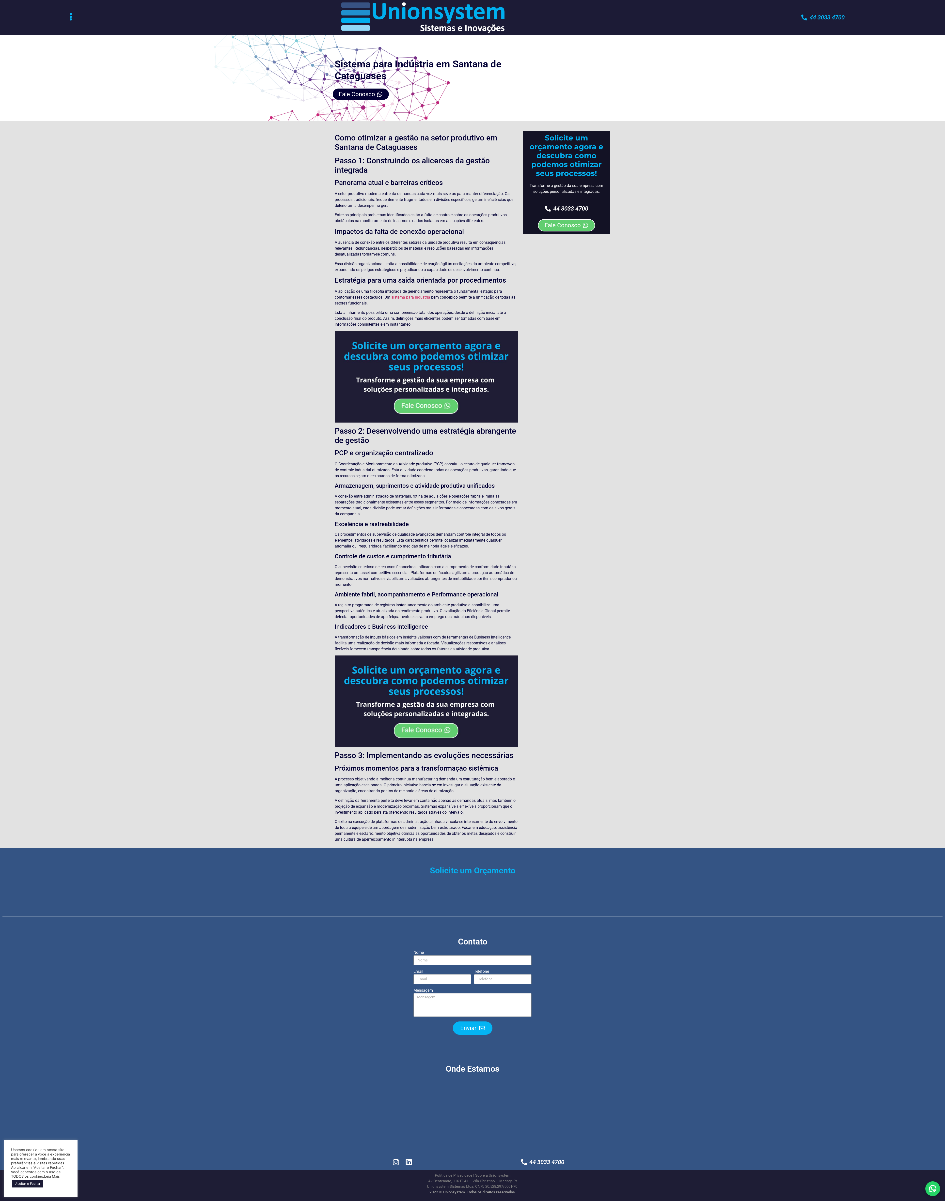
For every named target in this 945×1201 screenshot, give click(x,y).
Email (418, 972)
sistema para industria (410, 297)
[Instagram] (396, 1162)
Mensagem (423, 990)
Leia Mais (52, 1176)
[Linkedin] (408, 1162)
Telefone (481, 972)
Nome (418, 953)
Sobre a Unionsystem (492, 1175)
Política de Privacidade (453, 1175)
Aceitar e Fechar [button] (27, 1184)
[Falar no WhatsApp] (932, 1188)
